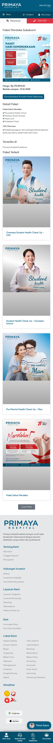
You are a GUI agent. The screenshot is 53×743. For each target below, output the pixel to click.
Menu (8, 15)
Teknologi (7, 602)
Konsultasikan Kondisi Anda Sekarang (23, 97)
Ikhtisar (6, 574)
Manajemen (8, 560)
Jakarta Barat (32, 645)
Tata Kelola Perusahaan (13, 582)
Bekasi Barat (32, 653)
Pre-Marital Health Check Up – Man (24, 409)
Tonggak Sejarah (10, 556)
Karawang (31, 661)
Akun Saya (45, 15)
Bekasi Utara (32, 657)
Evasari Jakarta (10, 645)
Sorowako (31, 665)
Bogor (6, 649)
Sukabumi (7, 669)
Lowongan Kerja (10, 624)
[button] (26, 507)
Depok (6, 677)
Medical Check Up (11, 611)
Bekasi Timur (8, 657)
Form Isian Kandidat (12, 628)
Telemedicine (9, 606)
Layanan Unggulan (11, 594)
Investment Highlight (12, 578)
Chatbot (29, 15)
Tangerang (8, 653)
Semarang (31, 673)
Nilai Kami (7, 552)
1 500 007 (41, 21)
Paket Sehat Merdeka (17, 495)
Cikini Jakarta (32, 641)
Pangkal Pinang (10, 673)
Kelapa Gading (10, 641)
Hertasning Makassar (35, 677)
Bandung (30, 649)
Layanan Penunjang (12, 598)
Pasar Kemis (31, 669)
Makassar (7, 661)
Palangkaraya (9, 665)
